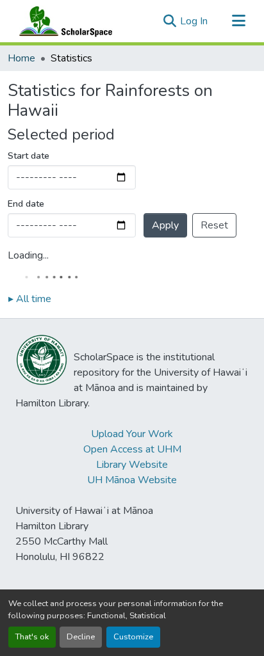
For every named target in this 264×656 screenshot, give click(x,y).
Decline (81, 637)
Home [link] (21, 58)
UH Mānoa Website (132, 480)
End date (26, 204)
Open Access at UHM (132, 449)
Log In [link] (194, 21)
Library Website (132, 465)
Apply (165, 225)
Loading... (28, 255)
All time (29, 299)
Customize (133, 637)
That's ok (32, 637)
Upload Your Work (132, 434)
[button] (63, 21)
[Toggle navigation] (238, 21)
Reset (214, 225)
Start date (28, 156)
